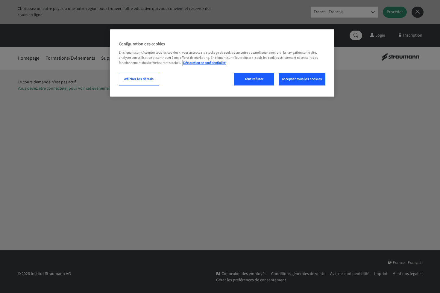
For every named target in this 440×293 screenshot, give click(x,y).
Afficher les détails (139, 79)
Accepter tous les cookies (302, 79)
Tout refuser (254, 79)
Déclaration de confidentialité (204, 62)
